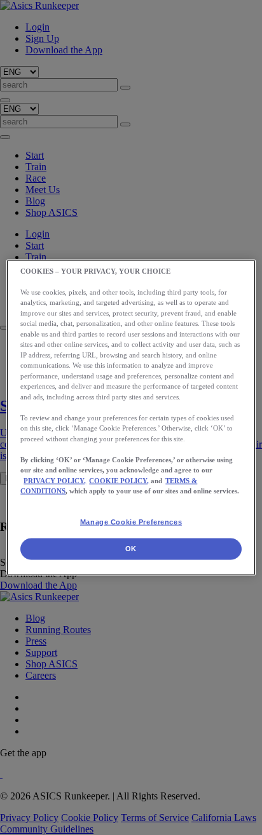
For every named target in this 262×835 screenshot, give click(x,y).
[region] (130, 417)
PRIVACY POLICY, (55, 480)
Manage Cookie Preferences (131, 521)
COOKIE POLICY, (119, 480)
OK (131, 548)
